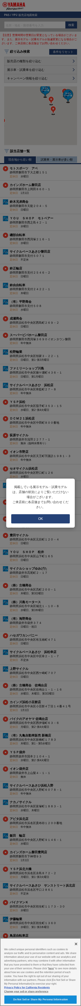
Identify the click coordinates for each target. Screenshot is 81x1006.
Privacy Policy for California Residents (27, 987)
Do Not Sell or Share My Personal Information (40, 999)
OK (40, 519)
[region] (40, 972)
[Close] (76, 944)
